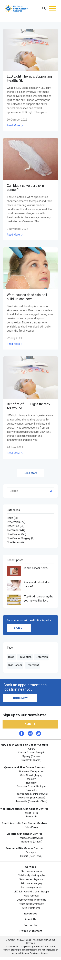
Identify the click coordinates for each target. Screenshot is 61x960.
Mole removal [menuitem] (31, 895)
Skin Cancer (15, 665)
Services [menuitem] (30, 866)
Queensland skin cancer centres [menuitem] (24, 767)
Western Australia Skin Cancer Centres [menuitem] (24, 808)
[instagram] (30, 733)
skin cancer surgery (20, 538)
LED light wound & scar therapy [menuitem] (31, 891)
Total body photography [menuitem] (31, 875)
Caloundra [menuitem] (31, 790)
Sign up (19, 627)
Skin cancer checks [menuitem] (31, 871)
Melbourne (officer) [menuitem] (31, 841)
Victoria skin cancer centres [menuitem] (24, 833)
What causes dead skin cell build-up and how (27, 297)
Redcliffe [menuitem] (31, 782)
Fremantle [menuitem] (31, 816)
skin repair (15, 542)
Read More (13, 125)
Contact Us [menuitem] (30, 925)
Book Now (20, 698)
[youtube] (38, 733)
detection (15, 526)
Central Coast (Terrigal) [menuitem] (31, 752)
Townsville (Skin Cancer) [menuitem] (31, 797)
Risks (11, 657)
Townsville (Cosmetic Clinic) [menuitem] (31, 801)
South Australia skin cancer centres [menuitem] (24, 823)
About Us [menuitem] (30, 919)
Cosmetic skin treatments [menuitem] (31, 899)
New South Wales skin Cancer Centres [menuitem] (24, 744)
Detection (42, 657)
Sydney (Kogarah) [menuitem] (31, 760)
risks (12, 518)
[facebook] (21, 733)
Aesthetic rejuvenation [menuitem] (31, 903)
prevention (16, 522)
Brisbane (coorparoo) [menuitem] (31, 771)
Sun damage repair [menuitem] (31, 887)
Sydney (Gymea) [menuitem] (31, 756)
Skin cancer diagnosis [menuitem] (31, 879)
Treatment (32, 665)
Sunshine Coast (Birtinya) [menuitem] (31, 786)
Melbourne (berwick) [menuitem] (31, 837)
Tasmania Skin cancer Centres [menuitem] (24, 848)
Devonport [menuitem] (31, 852)
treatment (16, 530)
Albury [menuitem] (31, 748)
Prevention (25, 657)
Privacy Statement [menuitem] (30, 930)
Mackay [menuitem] (31, 778)
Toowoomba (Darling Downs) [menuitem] (31, 793)
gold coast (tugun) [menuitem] (31, 775)
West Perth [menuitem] (31, 812)
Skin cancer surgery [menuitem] (31, 883)
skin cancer (16, 534)
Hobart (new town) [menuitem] (31, 856)
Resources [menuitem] (30, 913)
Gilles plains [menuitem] (31, 827)
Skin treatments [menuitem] (31, 907)
